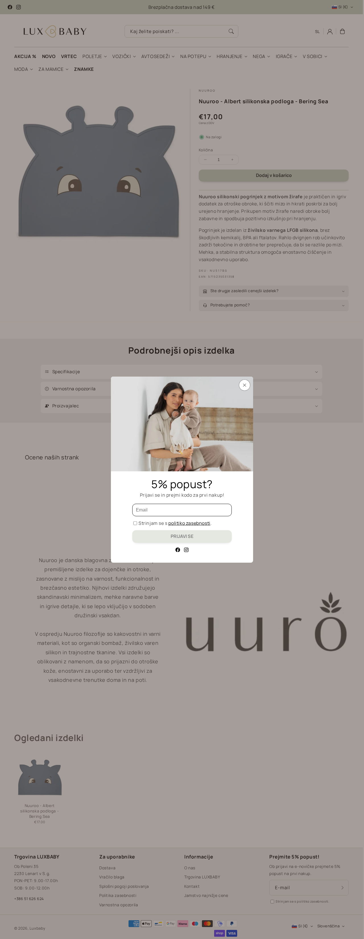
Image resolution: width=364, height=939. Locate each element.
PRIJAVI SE (182, 536)
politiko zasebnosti (189, 523)
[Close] (244, 385)
